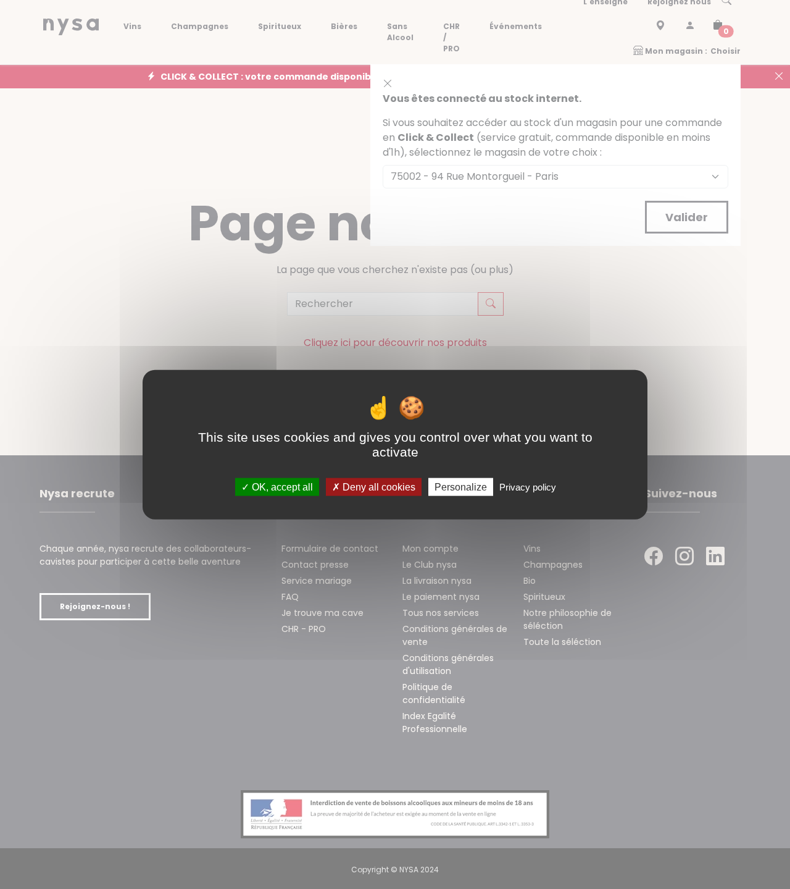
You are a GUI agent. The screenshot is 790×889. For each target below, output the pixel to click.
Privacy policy (527, 487)
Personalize (460, 487)
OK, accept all (281, 487)
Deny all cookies (377, 487)
